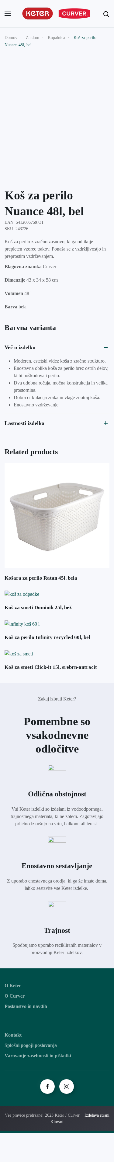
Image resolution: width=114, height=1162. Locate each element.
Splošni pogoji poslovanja (31, 1045)
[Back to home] (57, 13)
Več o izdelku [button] (20, 347)
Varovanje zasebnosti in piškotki (38, 1055)
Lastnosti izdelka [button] (24, 423)
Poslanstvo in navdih (26, 1006)
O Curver (15, 996)
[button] (8, 13)
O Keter (13, 985)
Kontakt (13, 1034)
